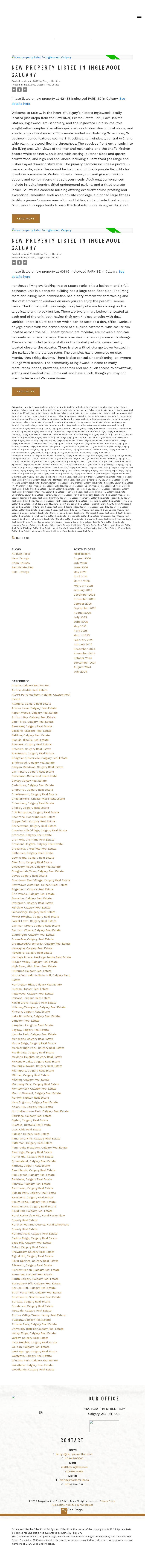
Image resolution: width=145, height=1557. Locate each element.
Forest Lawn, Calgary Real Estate (76, 449)
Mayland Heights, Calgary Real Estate (112, 474)
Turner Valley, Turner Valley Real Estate (43, 522)
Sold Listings (20, 572)
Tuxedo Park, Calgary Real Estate (109, 522)
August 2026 (82, 558)
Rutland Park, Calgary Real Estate (48, 507)
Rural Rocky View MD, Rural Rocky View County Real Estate (61, 504)
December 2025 (84, 594)
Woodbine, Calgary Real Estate (47, 531)
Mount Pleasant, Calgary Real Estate (36, 1093)
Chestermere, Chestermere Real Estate (103, 425)
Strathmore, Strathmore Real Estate (37, 519)
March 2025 (82, 635)
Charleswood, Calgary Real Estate (66, 425)
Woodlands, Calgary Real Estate (78, 531)
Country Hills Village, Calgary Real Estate (106, 431)
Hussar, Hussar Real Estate (118, 462)
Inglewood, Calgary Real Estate (41, 84)
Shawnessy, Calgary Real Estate (54, 510)
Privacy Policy (107, 1501)
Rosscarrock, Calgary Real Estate (105, 501)
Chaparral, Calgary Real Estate (34, 425)
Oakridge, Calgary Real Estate (69, 486)
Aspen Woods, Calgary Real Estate (91, 410)
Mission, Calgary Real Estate (38, 480)
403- (68, 1484)
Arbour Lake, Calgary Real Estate (57, 410)
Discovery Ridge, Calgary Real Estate (36, 866)
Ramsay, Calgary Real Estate (58, 495)
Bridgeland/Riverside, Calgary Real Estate (40, 419)
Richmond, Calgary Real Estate (95, 498)
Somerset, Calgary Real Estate (101, 513)
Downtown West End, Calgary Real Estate (52, 443)
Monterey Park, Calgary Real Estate (70, 480)
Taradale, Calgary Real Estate (31, 1310)
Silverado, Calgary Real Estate (34, 513)
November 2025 (84, 599)
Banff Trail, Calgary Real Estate (35, 413)
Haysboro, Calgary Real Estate (100, 456)
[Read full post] (73, 59)
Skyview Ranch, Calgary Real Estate (67, 513)
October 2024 (83, 658)
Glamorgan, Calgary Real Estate (63, 453)
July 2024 (80, 671)
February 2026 (83, 585)
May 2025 (80, 626)
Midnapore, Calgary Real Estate (100, 477)
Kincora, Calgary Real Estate (38, 468)
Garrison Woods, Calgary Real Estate (29, 453)
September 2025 (85, 608)
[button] (40, 1412)
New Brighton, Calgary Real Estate (86, 483)
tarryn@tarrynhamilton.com (74, 1454)
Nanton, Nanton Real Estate (54, 483)
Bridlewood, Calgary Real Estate (76, 419)
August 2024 (82, 667)
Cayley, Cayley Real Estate (90, 422)
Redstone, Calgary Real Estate (34, 498)
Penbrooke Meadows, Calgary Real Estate (44, 492)
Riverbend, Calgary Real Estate (39, 501)
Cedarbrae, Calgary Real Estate (33, 785)
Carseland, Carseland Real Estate (59, 422)
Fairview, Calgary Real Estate (95, 446)
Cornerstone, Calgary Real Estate (69, 431)
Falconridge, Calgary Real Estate (33, 912)
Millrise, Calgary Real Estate (30, 1075)
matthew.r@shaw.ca (74, 1467)
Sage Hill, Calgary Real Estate (114, 507)
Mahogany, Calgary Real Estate (95, 471)
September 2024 (85, 662)
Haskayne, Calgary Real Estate (70, 456)
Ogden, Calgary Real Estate (98, 486)
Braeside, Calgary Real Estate (92, 416)
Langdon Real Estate (99, 468)
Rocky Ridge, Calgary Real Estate (72, 501)
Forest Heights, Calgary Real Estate (41, 449)
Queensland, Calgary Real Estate (28, 495)
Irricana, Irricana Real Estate (56, 465)
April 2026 (80, 576)
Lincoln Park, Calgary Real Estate (63, 471)
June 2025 (81, 621)
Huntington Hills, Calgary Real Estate (86, 462)
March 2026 (82, 581)
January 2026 (83, 590)
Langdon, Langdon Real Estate (32, 1025)
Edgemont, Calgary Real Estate (89, 443)
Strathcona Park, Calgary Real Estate (37, 1292)
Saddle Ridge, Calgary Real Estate (81, 507)
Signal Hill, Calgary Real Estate (86, 510)
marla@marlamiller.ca (74, 1480)
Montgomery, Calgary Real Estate (104, 480)
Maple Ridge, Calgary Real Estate (34, 1043)
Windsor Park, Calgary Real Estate (35, 1360)
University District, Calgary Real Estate (30, 525)
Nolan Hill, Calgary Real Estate (118, 483)
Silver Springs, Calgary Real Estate (35, 1260)
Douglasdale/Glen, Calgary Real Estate (57, 440)
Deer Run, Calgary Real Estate (102, 437)
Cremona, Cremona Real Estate (57, 434)
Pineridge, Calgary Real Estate (80, 492)
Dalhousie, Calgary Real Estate (39, 437)
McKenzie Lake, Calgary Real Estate (29, 477)
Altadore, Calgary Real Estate (26, 410)
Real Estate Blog (22, 567)
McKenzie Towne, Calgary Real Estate (66, 477)
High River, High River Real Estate (90, 459)
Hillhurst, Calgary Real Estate (31, 971)
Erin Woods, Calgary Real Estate (33, 894)
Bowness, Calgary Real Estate (62, 416)
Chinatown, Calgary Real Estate (27, 428)
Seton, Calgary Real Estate (25, 510)
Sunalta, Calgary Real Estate (70, 519)
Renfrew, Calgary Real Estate (64, 498)
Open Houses (21, 563)
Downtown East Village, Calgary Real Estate (41, 880)
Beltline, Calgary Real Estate (31, 735)
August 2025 (82, 612)
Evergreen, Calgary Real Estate (65, 446)
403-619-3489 (74, 1471)
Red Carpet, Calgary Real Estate (33, 1174)
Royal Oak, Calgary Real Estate (32, 1211)
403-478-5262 (74, 1458)
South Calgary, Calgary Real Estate (35, 1279)
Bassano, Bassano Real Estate (96, 413)
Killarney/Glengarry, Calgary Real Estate (39, 1007)
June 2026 (81, 567)
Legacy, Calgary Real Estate (33, 471)
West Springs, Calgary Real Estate (69, 528)
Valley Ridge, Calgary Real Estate (66, 525)
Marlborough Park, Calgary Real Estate (42, 474)
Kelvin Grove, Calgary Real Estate (88, 465)
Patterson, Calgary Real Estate (32, 1143)
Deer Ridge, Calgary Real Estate (71, 437)
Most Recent (82, 553)
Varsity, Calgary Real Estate (96, 525)
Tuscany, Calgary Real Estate (78, 522)
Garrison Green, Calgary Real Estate (110, 449)
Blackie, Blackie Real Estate (33, 416)
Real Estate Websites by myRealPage (72, 1505)
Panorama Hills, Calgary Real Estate (93, 489)
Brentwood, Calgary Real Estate (33, 753)
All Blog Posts (21, 553)
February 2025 (83, 640)
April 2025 (80, 630)
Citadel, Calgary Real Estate (57, 428)
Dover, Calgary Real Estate (90, 440)
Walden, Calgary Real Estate (38, 528)
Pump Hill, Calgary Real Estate (111, 492)
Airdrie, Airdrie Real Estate (65, 407)
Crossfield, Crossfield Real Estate (34, 848)
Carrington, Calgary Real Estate (27, 422)
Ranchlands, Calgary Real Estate (89, 495)
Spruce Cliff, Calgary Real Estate (84, 516)
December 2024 (84, 649)
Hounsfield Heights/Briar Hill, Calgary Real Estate (43, 462)
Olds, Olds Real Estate (35, 489)
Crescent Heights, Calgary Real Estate (92, 434)
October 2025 (83, 603)
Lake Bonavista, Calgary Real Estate (70, 468)
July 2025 (80, 617)
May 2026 (80, 572)
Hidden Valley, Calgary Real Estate (56, 459)
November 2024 (84, 653)
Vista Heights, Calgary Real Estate (34, 1342)
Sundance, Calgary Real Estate (100, 519)
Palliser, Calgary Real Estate (61, 489)
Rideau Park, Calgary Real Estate (34, 1193)
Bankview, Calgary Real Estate (65, 413)
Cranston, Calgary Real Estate (26, 434)
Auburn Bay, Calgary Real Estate (34, 717)
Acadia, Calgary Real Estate (38, 407)
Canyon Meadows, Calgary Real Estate (112, 419)
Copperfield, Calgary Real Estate (35, 431)
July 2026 (80, 563)
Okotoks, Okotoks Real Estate (31, 1125)
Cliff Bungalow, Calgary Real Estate (89, 428)
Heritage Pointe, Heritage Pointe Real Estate (41, 957)
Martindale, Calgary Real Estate (77, 474)
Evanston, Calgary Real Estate (34, 446)
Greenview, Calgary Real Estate (95, 453)
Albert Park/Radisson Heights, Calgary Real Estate (103, 407)
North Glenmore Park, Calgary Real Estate (33, 486)
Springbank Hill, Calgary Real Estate (49, 516)
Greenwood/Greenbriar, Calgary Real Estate (33, 456)
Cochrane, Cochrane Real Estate (33, 817)
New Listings (20, 558)
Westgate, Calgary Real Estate (102, 528)
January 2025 (83, 644)
